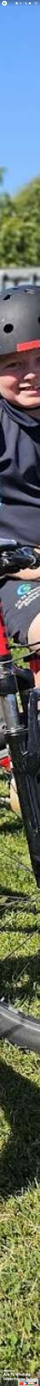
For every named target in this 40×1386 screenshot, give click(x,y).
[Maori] (35, 1383)
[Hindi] (31, 1383)
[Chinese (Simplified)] (21, 1383)
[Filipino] (26, 1383)
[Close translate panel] (36, 1381)
